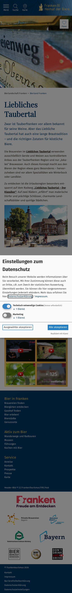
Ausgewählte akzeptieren (18, 327)
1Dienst (19, 309)
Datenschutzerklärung (20, 296)
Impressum (41, 296)
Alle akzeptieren (58, 327)
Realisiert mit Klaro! (59, 334)
